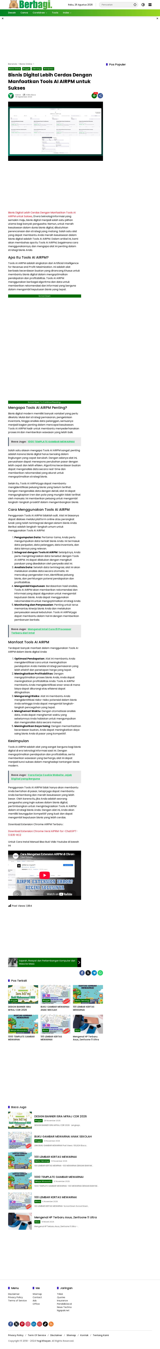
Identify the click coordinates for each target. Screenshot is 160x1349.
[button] (135, 4)
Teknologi (36, 68)
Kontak (84, 1335)
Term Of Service (37, 1335)
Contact (37, 1297)
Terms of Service (17, 1300)
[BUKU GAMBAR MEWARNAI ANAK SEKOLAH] (56, 994)
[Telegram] (94, 973)
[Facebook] (82, 973)
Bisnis (45, 1030)
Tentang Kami (101, 1335)
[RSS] (51, 1324)
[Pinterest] (22, 1324)
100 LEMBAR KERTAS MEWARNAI (83, 1008)
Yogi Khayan (44, 1340)
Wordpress (48, 68)
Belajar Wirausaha (18, 1030)
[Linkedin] (33, 1324)
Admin (18, 95)
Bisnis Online (14, 68)
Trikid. (60, 1294)
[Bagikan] (100, 95)
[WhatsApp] (100, 973)
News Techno (64, 1307)
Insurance (62, 1300)
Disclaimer (14, 1294)
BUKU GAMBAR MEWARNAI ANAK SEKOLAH (55, 1008)
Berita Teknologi (82, 1000)
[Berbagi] (30, 4)
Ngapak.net (63, 1310)
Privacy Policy (15, 1297)
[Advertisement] (84, 38)
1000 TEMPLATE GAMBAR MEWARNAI (21, 1038)
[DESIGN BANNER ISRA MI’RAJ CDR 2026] (23, 994)
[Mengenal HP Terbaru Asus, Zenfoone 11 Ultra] (88, 1024)
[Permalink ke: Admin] (11, 96)
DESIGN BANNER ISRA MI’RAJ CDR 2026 (19, 1008)
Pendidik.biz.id (64, 1303)
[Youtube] (39, 1324)
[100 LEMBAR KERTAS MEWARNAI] (88, 994)
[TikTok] (45, 1324)
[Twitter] (88, 973)
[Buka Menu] (150, 5)
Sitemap (37, 1294)
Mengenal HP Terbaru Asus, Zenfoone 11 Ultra (86, 1038)
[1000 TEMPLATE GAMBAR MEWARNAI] (23, 1024)
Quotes (61, 1297)
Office (36, 1303)
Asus (77, 1030)
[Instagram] (27, 1324)
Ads (35, 1300)
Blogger (26, 68)
